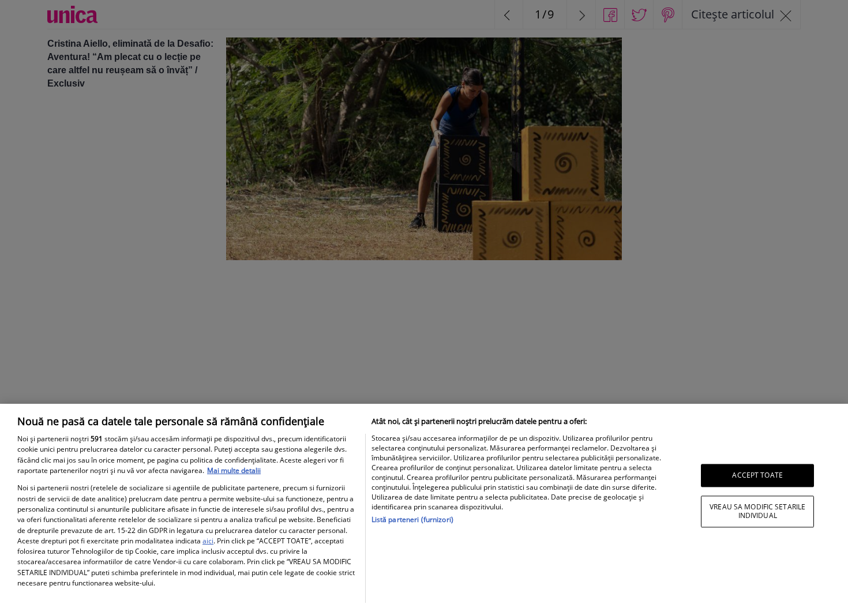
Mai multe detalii (234, 470)
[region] (424, 506)
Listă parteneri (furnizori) (412, 519)
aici (207, 541)
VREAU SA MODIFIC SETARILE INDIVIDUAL (757, 511)
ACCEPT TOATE (757, 475)
